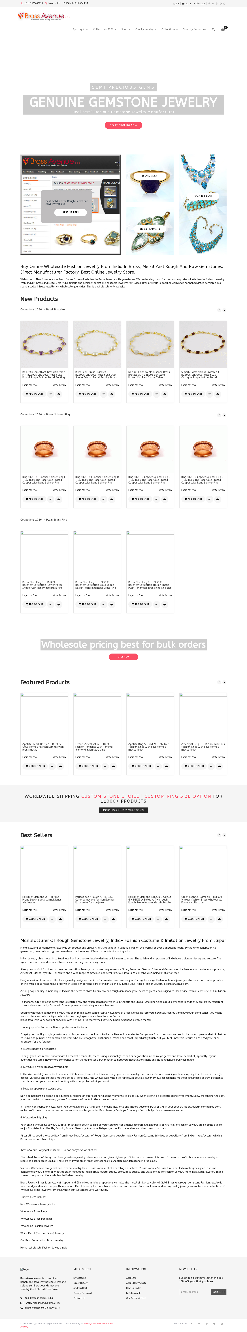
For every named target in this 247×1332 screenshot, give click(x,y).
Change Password (82, 1293)
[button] (59, 385)
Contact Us (79, 1298)
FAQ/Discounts (133, 1293)
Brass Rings (149, 176)
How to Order (133, 1288)
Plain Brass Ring (56, 519)
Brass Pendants (150, 228)
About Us (131, 1278)
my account (79, 1278)
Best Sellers (71, 212)
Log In (186, 3)
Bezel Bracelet (55, 309)
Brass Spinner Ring (58, 414)
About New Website (136, 1283)
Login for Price (29, 385)
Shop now (123, 657)
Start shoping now (190, 127)
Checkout (199, 3)
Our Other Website (136, 1298)
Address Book (80, 1288)
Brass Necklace (203, 196)
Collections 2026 (31, 309)
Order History (80, 1283)
